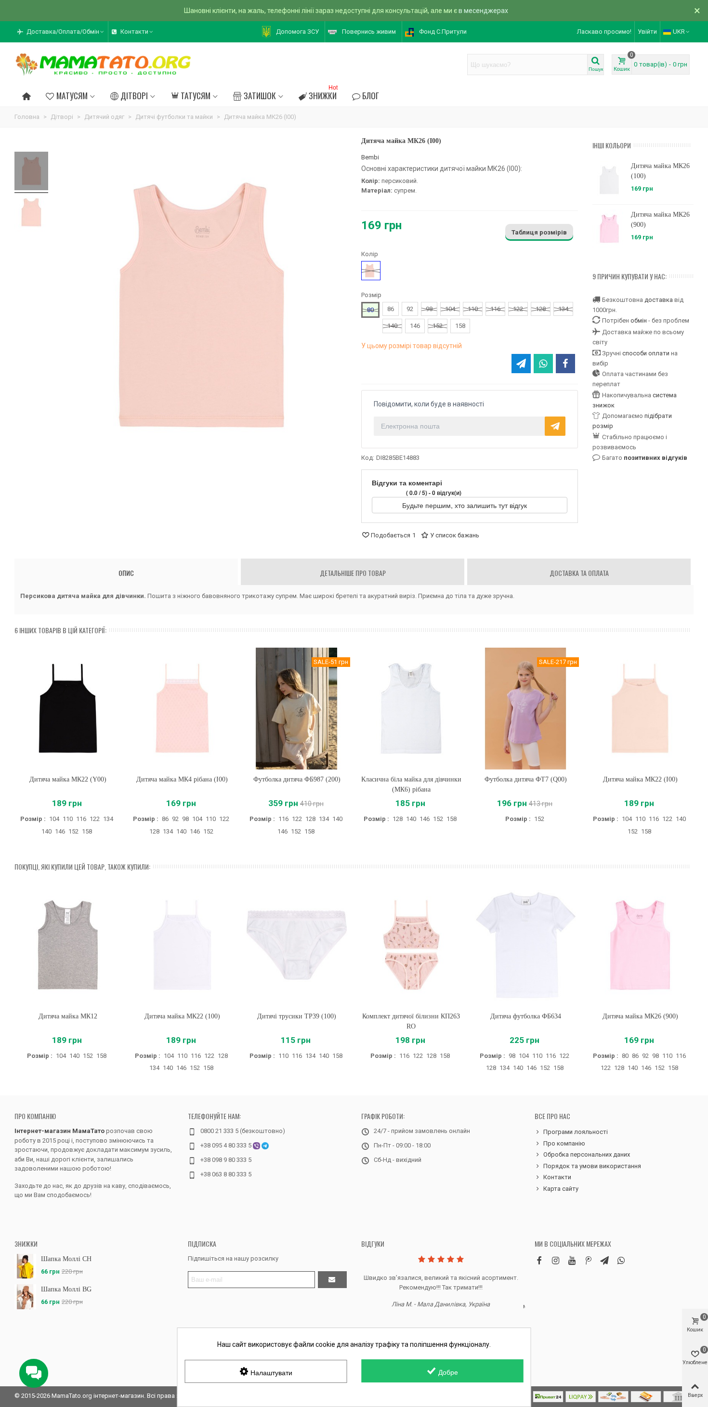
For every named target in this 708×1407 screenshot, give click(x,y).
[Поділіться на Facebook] (565, 363)
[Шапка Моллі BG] (25, 1296)
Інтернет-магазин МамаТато (59, 1130)
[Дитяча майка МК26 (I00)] (31, 172)
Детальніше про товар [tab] (353, 573)
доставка (658, 299)
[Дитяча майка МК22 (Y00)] (67, 708)
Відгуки (372, 1243)
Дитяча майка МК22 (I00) (640, 779)
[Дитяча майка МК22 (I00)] (640, 708)
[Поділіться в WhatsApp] (543, 363)
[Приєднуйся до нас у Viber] (620, 1260)
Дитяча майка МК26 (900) (660, 219)
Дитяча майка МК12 (68, 1016)
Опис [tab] (126, 573)
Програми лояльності (575, 1131)
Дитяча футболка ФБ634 (525, 1016)
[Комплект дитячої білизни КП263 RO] (411, 945)
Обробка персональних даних (586, 1154)
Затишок (260, 95)
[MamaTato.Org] (103, 64)
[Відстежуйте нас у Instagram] (555, 1260)
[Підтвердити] (332, 1279)
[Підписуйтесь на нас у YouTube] (571, 1260)
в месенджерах (483, 10)
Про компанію (35, 1116)
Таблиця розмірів (539, 232)
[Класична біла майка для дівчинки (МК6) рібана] (411, 708)
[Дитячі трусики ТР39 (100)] (296, 945)
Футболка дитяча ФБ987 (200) (297, 779)
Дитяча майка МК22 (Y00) (67, 779)
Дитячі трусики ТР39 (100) (296, 1016)
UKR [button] (679, 31)
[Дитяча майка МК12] (67, 945)
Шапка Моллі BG (66, 1289)
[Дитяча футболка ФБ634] (525, 945)
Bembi (370, 157)
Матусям (72, 95)
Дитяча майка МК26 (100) (660, 171)
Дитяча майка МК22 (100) (182, 1016)
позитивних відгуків (655, 457)
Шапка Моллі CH (66, 1259)
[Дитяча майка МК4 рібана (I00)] (182, 708)
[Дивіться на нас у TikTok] (588, 1260)
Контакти (557, 1177)
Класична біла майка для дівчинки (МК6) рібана (411, 784)
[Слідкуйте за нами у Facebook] (539, 1260)
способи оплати (645, 353)
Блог (370, 95)
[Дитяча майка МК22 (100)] (182, 945)
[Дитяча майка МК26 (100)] (609, 180)
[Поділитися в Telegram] (521, 363)
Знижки (323, 94)
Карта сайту (560, 1188)
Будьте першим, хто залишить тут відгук (465, 505)
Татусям (195, 95)
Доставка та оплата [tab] (579, 573)
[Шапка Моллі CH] (25, 1266)
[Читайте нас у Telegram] (604, 1260)
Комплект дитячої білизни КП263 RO (411, 1021)
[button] (61, 31)
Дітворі (134, 95)
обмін (638, 320)
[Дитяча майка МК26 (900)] (609, 228)
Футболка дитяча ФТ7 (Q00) (526, 779)
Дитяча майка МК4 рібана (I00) (182, 779)
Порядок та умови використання (592, 1166)
